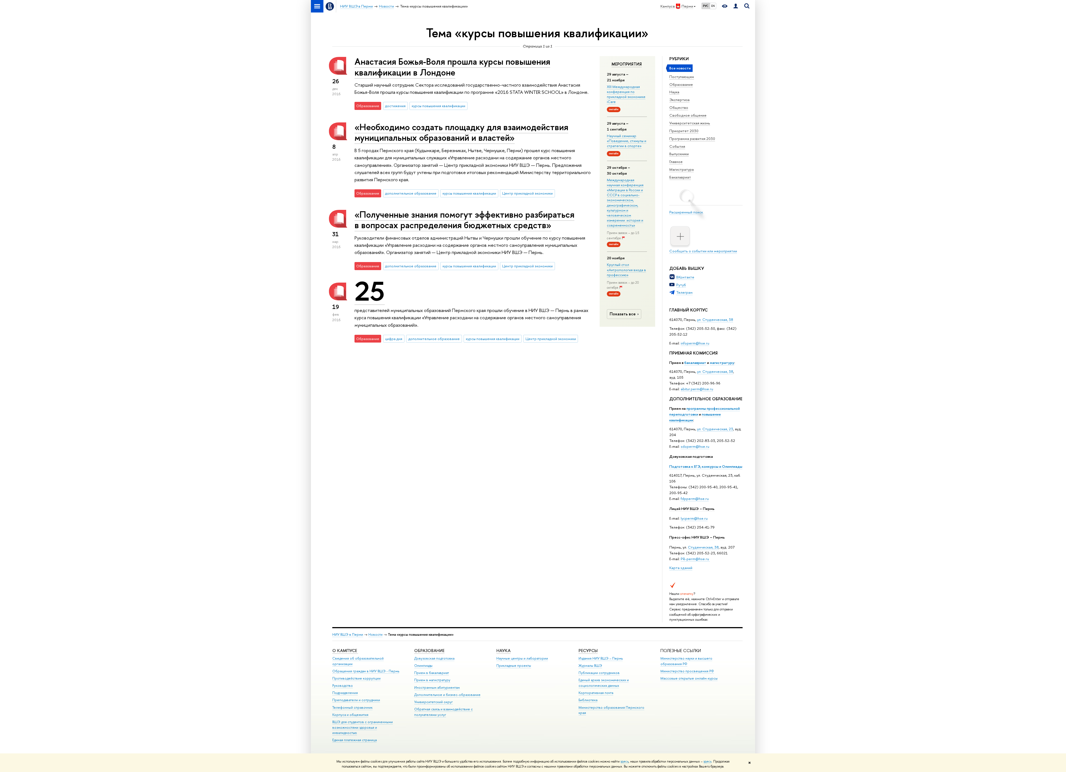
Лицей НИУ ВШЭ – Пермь (692, 508)
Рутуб (681, 284)
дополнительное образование (410, 193)
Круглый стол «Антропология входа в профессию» (626, 269)
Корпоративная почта (596, 692)
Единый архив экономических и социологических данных (604, 683)
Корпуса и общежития (350, 714)
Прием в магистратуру (432, 680)
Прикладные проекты (513, 665)
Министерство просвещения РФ (687, 671)
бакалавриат (695, 362)
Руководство (342, 685)
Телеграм (684, 292)
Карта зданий (680, 567)
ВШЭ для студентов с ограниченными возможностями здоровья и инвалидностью (362, 727)
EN (713, 6)
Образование (681, 84)
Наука (674, 91)
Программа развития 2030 (692, 138)
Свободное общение (688, 115)
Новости (375, 634)
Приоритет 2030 (683, 130)
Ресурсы (588, 650)
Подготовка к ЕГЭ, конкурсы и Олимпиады (705, 466)
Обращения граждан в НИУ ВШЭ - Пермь (365, 671)
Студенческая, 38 (703, 547)
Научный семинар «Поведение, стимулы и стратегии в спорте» (626, 140)
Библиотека (588, 700)
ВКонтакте (685, 277)
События (677, 146)
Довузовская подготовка (691, 456)
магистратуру (722, 362)
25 (370, 291)
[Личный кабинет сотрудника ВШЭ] (735, 6)
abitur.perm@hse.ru (697, 388)
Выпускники (679, 153)
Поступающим (681, 76)
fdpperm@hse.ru (695, 498)
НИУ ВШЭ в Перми (347, 634)
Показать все (623, 314)
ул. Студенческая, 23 (715, 428)
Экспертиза (679, 99)
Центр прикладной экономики (527, 193)
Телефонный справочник (352, 707)
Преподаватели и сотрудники (356, 700)
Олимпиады (423, 665)
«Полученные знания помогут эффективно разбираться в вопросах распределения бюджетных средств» (464, 219)
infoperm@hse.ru (695, 343)
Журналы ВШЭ (590, 665)
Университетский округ (433, 702)
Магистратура (681, 169)
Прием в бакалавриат (431, 672)
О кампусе (345, 650)
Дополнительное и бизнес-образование (447, 694)
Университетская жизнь (689, 122)
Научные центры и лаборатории (522, 658)
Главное (676, 161)
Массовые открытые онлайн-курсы (689, 678)
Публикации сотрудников (599, 672)
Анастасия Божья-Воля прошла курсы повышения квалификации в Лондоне (452, 66)
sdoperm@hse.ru (695, 446)
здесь (624, 761)
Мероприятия (627, 64)
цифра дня (393, 338)
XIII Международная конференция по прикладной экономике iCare (626, 94)
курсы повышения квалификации (438, 105)
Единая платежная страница (354, 740)
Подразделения (345, 692)
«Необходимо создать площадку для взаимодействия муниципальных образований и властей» (461, 132)
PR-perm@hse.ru (695, 558)
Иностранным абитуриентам (437, 687)
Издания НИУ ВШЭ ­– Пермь (601, 658)
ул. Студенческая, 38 (715, 319)
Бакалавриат (680, 177)
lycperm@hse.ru (694, 518)
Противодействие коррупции (356, 678)
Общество (678, 107)
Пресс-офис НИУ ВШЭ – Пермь (697, 537)
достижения (395, 105)
